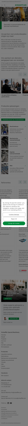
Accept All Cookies (14, 223)
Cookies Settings (14, 214)
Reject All (14, 219)
